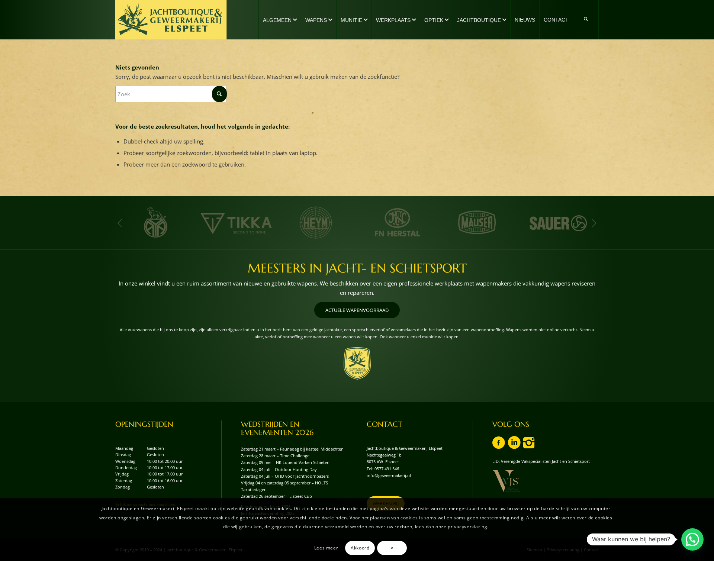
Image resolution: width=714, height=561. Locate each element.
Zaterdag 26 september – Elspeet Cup (276, 496)
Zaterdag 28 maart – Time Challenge (275, 455)
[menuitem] (279, 19)
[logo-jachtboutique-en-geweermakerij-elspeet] (171, 19)
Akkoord (360, 547)
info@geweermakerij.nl (389, 475)
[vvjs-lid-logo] (506, 481)
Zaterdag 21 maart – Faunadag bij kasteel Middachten (292, 449)
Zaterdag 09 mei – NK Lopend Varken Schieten (285, 462)
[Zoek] (586, 19)
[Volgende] (594, 223)
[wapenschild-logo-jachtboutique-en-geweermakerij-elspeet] (357, 363)
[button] (692, 539)
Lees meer (326, 547)
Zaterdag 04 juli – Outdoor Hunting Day (279, 469)
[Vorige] (119, 223)
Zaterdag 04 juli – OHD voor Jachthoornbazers (285, 476)
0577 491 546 (386, 468)
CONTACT (384, 424)
